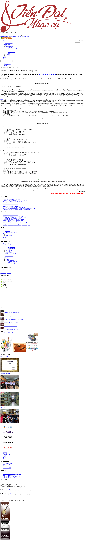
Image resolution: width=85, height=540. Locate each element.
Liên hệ (4, 56)
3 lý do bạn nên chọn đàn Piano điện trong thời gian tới (14, 207)
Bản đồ (4, 57)
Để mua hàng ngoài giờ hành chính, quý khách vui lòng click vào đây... (14, 36)
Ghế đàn (7, 259)
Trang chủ (5, 40)
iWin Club (24, 500)
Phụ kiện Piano (6, 257)
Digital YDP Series (11, 245)
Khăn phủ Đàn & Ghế (12, 261)
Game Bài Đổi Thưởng (16, 500)
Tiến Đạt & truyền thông (5, 407)
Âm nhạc (7, 49)
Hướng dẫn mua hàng (7, 465)
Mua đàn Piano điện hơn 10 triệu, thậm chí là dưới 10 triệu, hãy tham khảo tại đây (19, 208)
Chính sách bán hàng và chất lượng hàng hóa (12, 474)
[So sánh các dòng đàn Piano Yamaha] (2, 315)
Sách (6, 258)
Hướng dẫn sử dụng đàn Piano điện (11, 322)
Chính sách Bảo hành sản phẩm (9, 477)
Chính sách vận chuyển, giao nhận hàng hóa (11, 476)
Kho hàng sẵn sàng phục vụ (5, 390)
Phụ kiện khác (8, 265)
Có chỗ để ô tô (9, 489)
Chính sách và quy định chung (9, 472)
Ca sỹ (9, 53)
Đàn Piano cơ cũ (6, 254)
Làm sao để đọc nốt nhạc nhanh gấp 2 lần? (11, 199)
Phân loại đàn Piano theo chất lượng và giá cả (12, 218)
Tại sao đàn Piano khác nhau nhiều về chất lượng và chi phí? (15, 217)
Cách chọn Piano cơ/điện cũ (13, 48)
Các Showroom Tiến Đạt (5, 373)
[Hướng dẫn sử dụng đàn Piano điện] (2, 322)
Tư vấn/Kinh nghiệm (9, 46)
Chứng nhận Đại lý (4, 356)
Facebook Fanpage (9, 43)
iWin (11, 500)
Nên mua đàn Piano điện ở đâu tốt (10, 332)
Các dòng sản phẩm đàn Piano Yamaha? (12, 329)
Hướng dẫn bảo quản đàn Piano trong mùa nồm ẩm (13, 220)
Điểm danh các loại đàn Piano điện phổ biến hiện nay (13, 201)
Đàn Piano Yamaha (9, 256)
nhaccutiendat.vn (7, 487)
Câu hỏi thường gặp (7, 467)
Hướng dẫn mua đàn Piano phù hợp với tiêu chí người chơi (14, 216)
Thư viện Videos (6, 44)
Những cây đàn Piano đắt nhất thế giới (10, 215)
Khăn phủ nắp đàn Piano (13, 262)
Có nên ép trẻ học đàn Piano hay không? (11, 202)
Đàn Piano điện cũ (6, 243)
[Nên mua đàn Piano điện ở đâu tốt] (2, 332)
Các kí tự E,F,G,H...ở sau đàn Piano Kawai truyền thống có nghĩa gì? (16, 225)
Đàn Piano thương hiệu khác (11, 253)
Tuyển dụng (7, 55)
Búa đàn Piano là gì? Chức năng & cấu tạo (11, 206)
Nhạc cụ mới (10, 50)
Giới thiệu (5, 42)
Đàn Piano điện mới (7, 270)
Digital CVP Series (11, 248)
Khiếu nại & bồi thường (7, 463)
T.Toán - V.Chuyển (7, 58)
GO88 (8, 500)
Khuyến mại (7, 54)
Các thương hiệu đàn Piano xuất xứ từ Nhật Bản (13, 319)
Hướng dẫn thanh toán (7, 464)
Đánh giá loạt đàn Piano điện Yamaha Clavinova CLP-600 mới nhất (16, 209)
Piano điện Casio (8, 252)
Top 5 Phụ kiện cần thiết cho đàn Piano (10, 205)
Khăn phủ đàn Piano (9, 260)
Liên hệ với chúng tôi (7, 468)
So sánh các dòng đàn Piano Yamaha (11, 315)
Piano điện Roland (9, 251)
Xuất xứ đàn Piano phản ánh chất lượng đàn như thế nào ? (14, 219)
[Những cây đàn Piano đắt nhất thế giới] (2, 312)
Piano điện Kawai (9, 250)
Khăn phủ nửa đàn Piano (13, 263)
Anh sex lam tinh (3, 500)
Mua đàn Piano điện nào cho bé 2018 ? (10, 204)
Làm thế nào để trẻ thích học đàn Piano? (11, 221)
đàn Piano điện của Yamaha (47, 74)
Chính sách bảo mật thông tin (8, 475)
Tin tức (4, 45)
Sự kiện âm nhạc (11, 52)
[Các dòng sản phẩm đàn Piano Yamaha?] (2, 329)
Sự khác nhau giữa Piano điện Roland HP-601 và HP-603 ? (15, 200)
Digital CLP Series (11, 247)
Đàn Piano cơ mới (6, 269)
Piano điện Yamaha (9, 244)
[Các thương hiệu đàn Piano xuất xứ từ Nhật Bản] (2, 319)
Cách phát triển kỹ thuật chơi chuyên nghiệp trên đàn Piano (14, 224)
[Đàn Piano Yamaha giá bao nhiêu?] (2, 326)
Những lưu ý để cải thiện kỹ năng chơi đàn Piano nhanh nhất (15, 222)
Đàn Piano (10, 47)
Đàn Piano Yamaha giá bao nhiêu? (10, 326)
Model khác (10, 249)
